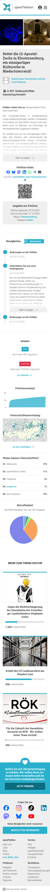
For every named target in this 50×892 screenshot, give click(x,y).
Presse (6, 854)
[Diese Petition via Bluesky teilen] (14, 172)
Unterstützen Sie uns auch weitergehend (23, 267)
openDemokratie (36, 851)
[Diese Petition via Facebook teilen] (8, 172)
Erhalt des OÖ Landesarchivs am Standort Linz (25, 672)
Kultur (30, 220)
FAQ (30, 844)
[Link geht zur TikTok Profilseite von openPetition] (31, 807)
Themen (7, 877)
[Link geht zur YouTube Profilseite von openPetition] (31, 816)
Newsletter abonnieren (25, 830)
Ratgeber (7, 867)
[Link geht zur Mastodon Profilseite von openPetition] (6, 816)
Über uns (7, 844)
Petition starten (10, 874)
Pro (25, 349)
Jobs (5, 847)
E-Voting (32, 857)
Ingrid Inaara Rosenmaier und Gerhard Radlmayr (28, 80)
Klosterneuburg (29, 216)
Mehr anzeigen (23, 158)
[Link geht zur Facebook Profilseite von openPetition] (6, 807)
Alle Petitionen (10, 870)
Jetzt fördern (25, 786)
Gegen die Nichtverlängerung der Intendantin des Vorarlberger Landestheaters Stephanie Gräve (25, 611)
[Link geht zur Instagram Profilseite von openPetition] (19, 807)
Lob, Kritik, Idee (10, 857)
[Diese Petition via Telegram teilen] (35, 172)
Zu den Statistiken (22, 447)
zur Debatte (23, 375)
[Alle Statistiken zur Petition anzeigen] (25, 441)
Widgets (32, 847)
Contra (25, 364)
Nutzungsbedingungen (39, 870)
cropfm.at (11, 486)
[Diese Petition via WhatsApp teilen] (30, 172)
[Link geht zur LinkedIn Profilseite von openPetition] (44, 807)
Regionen (7, 880)
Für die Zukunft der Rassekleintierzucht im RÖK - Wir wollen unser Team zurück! (25, 732)
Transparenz (34, 867)
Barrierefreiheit (35, 880)
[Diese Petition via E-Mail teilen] (40, 172)
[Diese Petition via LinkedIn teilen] (25, 172)
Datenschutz (34, 874)
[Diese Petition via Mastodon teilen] (19, 172)
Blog (5, 851)
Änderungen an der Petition (23, 252)
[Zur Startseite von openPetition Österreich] (18, 7)
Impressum (33, 877)
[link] (45, 8)
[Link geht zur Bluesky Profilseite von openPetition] (19, 816)
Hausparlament (35, 854)
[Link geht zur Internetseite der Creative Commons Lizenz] (4, 889)
